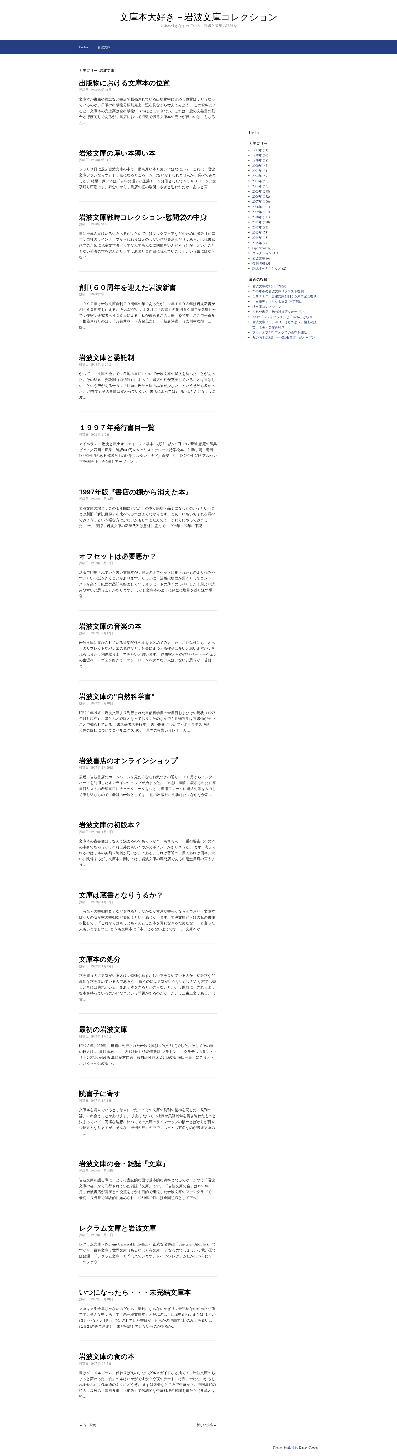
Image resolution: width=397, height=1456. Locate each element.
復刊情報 (258, 263)
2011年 (257, 222)
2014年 (257, 237)
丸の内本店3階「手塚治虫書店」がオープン (283, 337)
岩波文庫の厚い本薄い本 (117, 153)
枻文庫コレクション (266, 306)
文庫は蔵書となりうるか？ (121, 895)
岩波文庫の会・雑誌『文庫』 (124, 1164)
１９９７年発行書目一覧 (117, 427)
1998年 (257, 155)
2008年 (257, 207)
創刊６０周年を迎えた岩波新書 (127, 287)
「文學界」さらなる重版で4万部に (277, 301)
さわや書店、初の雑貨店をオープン (278, 311)
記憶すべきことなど (266, 268)
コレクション (262, 253)
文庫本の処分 (100, 959)
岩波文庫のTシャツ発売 (269, 286)
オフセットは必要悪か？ (117, 556)
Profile (83, 47)
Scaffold (289, 1447)
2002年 (257, 175)
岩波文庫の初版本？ (110, 825)
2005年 (257, 191)
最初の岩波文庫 (103, 1029)
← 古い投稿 (87, 1425)
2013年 (257, 232)
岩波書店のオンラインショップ (128, 760)
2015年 (257, 243)
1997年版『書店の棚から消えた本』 (135, 492)
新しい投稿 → (207, 1425)
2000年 (257, 165)
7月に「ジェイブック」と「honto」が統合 (282, 317)
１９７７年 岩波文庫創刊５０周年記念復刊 (284, 296)
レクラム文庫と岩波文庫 (117, 1228)
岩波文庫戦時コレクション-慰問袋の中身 (143, 217)
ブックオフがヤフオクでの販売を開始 (279, 332)
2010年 (257, 217)
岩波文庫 (103, 47)
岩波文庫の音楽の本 (110, 626)
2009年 (257, 212)
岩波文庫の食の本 (107, 1356)
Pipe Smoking (261, 248)
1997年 (257, 150)
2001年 (257, 170)
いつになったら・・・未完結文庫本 (135, 1292)
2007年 (257, 201)
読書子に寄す (100, 1093)
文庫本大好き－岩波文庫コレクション (199, 17)
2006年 (257, 196)
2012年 (257, 227)
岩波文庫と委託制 (106, 357)
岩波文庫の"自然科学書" (117, 696)
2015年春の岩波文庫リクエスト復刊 (278, 291)
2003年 (257, 181)
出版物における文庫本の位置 (124, 83)
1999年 (257, 160)
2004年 (257, 186)
